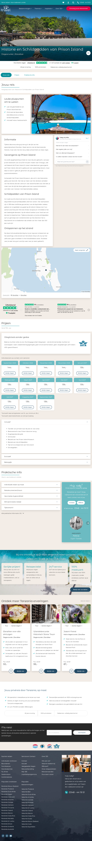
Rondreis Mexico (7, 813)
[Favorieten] (63, 2)
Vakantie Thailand (28, 789)
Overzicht (6, 295)
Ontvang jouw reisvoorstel (78, 8)
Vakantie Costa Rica (28, 816)
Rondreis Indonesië (8, 797)
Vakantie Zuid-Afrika (29, 794)
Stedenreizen (6, 774)
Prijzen (16, 75)
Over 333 (59, 8)
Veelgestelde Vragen (28, 766)
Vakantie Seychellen (28, 827)
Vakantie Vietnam (28, 805)
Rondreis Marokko (7, 818)
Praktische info (29, 75)
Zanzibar (15, 295)
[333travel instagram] (6, 835)
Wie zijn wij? (46, 761)
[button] (46, 270)
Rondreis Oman (6, 824)
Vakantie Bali (26, 792)
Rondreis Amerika (7, 799)
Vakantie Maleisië (27, 802)
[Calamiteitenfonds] (42, 746)
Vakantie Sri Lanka (28, 808)
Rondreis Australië (7, 829)
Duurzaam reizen (48, 774)
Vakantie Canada (27, 800)
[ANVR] (35, 746)
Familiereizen (6, 766)
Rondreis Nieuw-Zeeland (9, 786)
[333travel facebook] (3, 835)
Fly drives (4, 772)
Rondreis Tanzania (7, 808)
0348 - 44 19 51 (81, 508)
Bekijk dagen (9, 373)
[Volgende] (87, 114)
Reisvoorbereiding (28, 769)
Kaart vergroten (80, 250)
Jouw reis (6, 75)
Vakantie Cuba (27, 824)
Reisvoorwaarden (47, 772)
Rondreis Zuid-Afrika (8, 791)
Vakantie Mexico (27, 813)
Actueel (24, 763)
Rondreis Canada (7, 802)
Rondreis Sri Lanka (7, 821)
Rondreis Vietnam (7, 805)
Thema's (38, 8)
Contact (71, 502)
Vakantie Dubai (27, 818)
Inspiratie (48, 8)
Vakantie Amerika (28, 797)
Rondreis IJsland (7, 810)
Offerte (80, 502)
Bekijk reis (20, 671)
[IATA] (56, 746)
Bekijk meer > (86, 601)
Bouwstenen (5, 763)
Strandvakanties (6, 769)
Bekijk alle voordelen (80, 589)
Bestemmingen (25, 8)
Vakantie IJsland (27, 810)
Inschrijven (82, 732)
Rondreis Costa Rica (8, 816)
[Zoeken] (73, 2)
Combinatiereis (6, 777)
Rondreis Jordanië (7, 826)
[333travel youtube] (10, 835)
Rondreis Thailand (7, 789)
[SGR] (49, 746)
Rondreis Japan (6, 794)
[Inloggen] (68, 2)
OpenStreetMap (86, 291)
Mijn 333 (24, 772)
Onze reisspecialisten (49, 769)
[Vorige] (35, 114)
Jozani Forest (70, 631)
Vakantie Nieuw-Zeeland (30, 821)
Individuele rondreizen (9, 761)
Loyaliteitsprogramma (29, 774)
